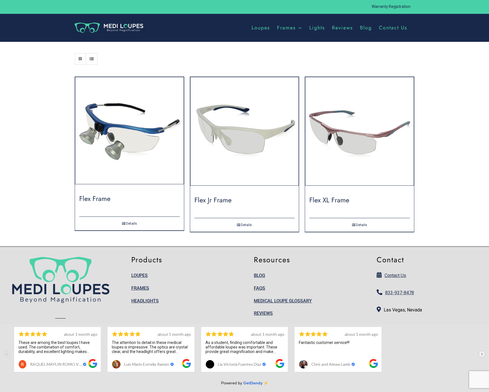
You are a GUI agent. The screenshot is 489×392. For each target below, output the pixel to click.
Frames (140, 288)
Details (131, 224)
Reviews (263, 313)
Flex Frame (94, 198)
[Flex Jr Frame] (244, 133)
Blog (259, 275)
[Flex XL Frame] (359, 133)
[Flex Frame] (129, 133)
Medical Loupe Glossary (283, 301)
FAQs (259, 288)
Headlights (145, 301)
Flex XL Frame (329, 200)
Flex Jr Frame (212, 200)
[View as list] (91, 58)
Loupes (139, 275)
